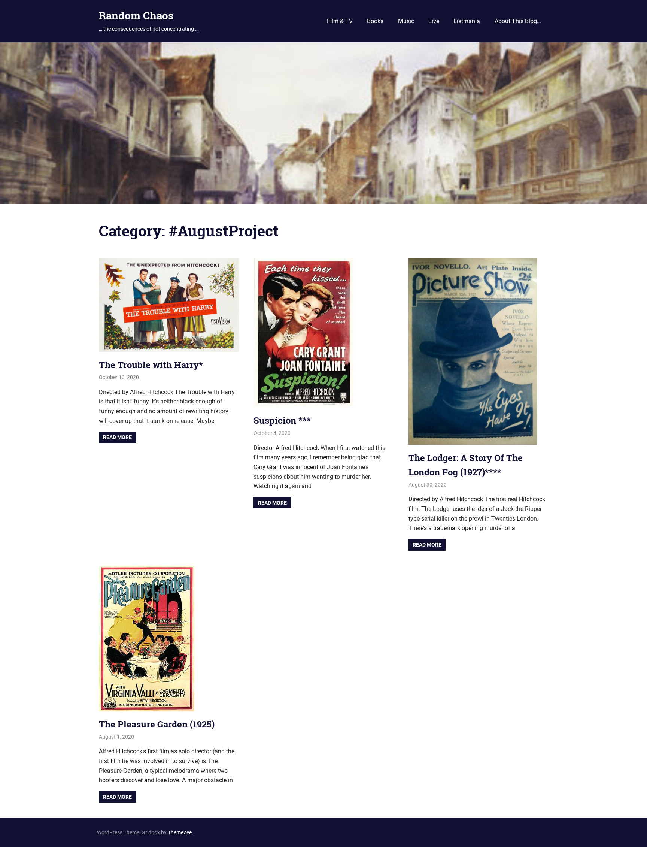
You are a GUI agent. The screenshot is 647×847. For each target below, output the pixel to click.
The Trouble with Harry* (151, 365)
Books (375, 21)
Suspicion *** (282, 420)
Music (406, 21)
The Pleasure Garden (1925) (157, 724)
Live (433, 21)
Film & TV (340, 21)
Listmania (466, 21)
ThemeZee (180, 832)
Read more (117, 437)
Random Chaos (136, 15)
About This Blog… (518, 21)
